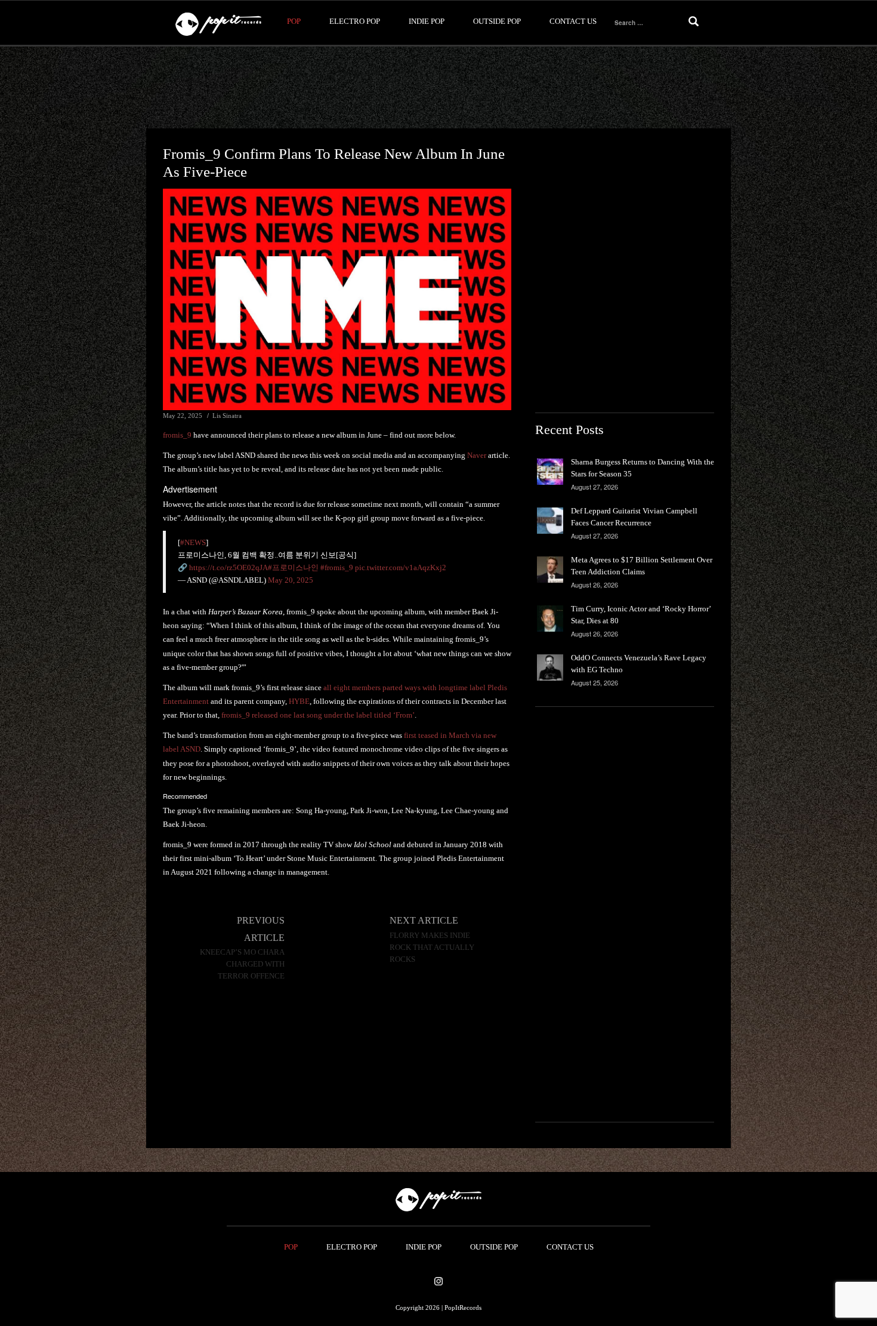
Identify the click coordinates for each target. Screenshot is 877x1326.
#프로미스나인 (293, 567)
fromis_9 (177, 434)
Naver (476, 455)
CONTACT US (573, 21)
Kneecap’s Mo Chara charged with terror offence (242, 964)
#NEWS (193, 542)
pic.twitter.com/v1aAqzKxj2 (400, 567)
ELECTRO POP (354, 21)
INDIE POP (426, 21)
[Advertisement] (438, 88)
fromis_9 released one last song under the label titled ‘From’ (318, 714)
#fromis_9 (336, 567)
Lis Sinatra (227, 415)
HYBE (299, 701)
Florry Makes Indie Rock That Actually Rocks (432, 947)
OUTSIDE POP (497, 21)
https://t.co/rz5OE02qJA (228, 567)
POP (294, 21)
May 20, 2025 (290, 580)
